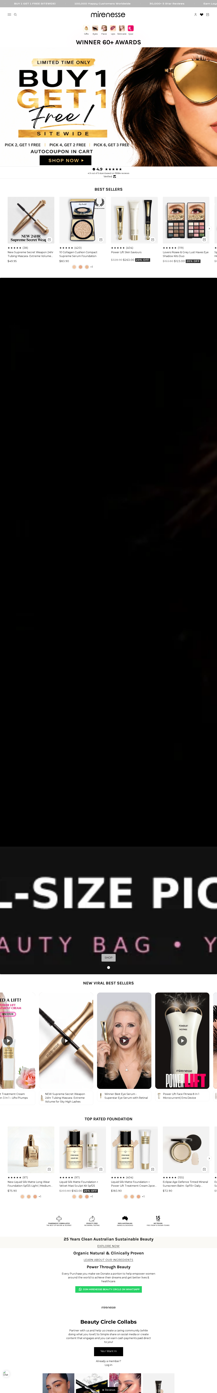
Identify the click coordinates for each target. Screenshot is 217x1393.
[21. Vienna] (87, 267)
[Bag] (207, 14)
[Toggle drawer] (9, 14)
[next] (209, 228)
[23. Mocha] (80, 267)
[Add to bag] (49, 239)
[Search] (15, 14)
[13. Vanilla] (74, 267)
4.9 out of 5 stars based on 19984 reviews (108, 173)
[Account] (195, 14)
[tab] (108, 967)
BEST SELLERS (109, 189)
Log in (108, 1364)
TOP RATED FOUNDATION (108, 1118)
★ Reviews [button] (108, 1389)
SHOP (108, 957)
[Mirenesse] (108, 14)
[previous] (7, 228)
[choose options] (101, 239)
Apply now (108, 1351)
